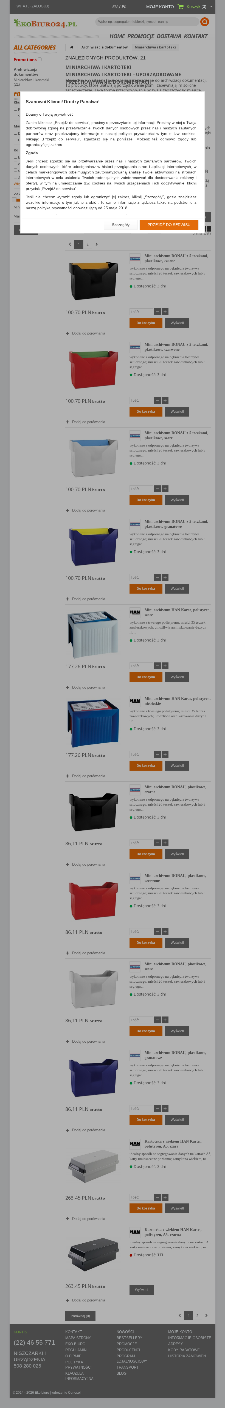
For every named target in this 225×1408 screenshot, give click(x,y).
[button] (121, 225)
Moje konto (160, 6)
